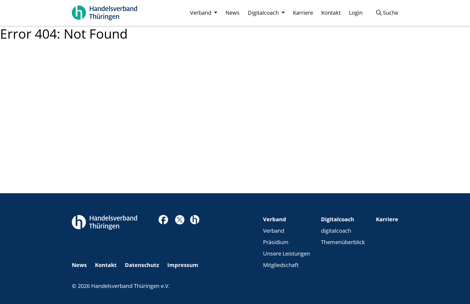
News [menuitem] (232, 12)
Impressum (182, 265)
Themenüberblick (343, 242)
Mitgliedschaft (281, 265)
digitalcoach (336, 230)
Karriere (387, 219)
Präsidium (276, 242)
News (79, 265)
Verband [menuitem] (201, 12)
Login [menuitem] (356, 12)
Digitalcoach (337, 219)
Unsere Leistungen (286, 253)
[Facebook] (163, 221)
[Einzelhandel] (194, 219)
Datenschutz (142, 265)
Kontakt (106, 265)
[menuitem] (387, 13)
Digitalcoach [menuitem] (264, 12)
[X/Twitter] (179, 219)
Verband (274, 219)
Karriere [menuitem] (303, 12)
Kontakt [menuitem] (331, 12)
